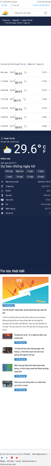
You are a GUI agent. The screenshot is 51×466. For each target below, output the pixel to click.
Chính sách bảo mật (7, 464)
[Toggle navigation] (45, 12)
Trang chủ (6, 20)
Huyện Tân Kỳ (27, 20)
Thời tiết (27, 454)
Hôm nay (9, 171)
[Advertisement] (25, 242)
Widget (2, 461)
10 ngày (20, 177)
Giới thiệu (10, 461)
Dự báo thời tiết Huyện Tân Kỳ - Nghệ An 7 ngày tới (22, 64)
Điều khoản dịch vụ (29, 461)
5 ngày (40, 171)
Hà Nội (4, 5)
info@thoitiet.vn (40, 454)
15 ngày (30, 177)
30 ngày (41, 177)
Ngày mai (19, 171)
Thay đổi (15, 5)
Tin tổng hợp (8, 305)
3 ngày (30, 171)
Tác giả (18, 461)
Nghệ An (16, 20)
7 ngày (9, 177)
